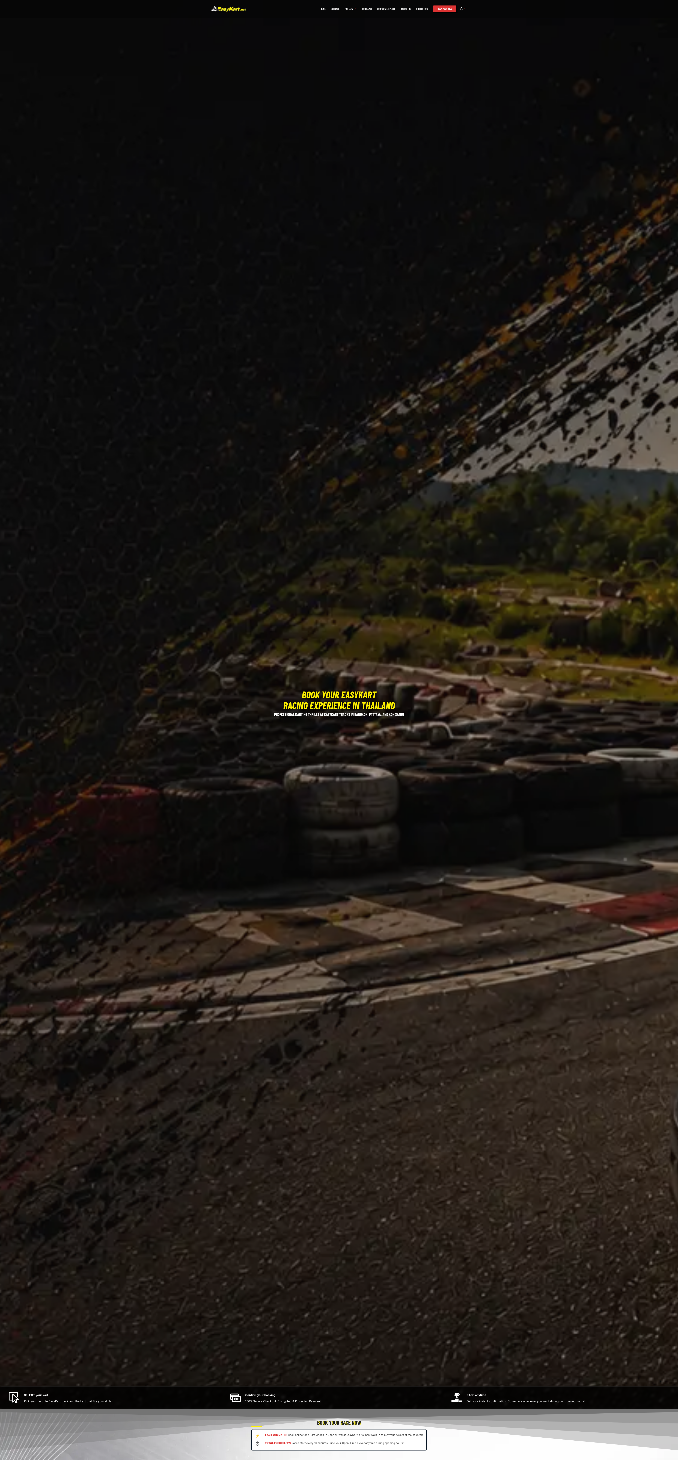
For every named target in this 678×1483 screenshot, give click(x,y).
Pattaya (349, 8)
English (463, 9)
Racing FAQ (406, 8)
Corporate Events (386, 8)
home (323, 8)
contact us (422, 8)
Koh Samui (367, 8)
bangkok (335, 8)
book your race (445, 8)
